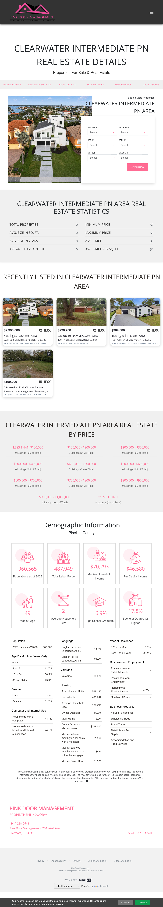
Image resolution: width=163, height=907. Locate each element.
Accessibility (58, 861)
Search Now (137, 167)
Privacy (40, 861)
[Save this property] (49, 302)
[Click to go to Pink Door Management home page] (32, 11)
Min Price (92, 127)
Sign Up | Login (140, 833)
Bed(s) (91, 140)
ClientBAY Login (97, 861)
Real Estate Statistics (39, 84)
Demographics (123, 84)
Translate (104, 885)
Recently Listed (67, 84)
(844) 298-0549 (19, 823)
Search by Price (95, 84)
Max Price (124, 127)
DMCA (77, 861)
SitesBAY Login (122, 861)
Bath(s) (122, 140)
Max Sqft (123, 152)
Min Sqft (92, 152)
